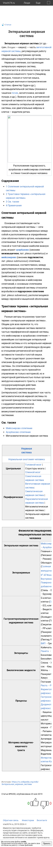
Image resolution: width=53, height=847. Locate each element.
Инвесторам (28, 820)
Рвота (44, 685)
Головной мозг (33, 464)
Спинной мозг (32, 472)
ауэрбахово (22, 249)
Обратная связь (11, 820)
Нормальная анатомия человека (26, 459)
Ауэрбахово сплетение (18, 432)
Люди (27, 2)
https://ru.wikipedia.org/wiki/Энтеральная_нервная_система (20, 783)
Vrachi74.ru (9, 2)
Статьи (8, 25)
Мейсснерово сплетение (19, 428)
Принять (46, 843)
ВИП (43, 643)
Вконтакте (42, 820)
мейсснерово (8, 257)
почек (15, 93)
